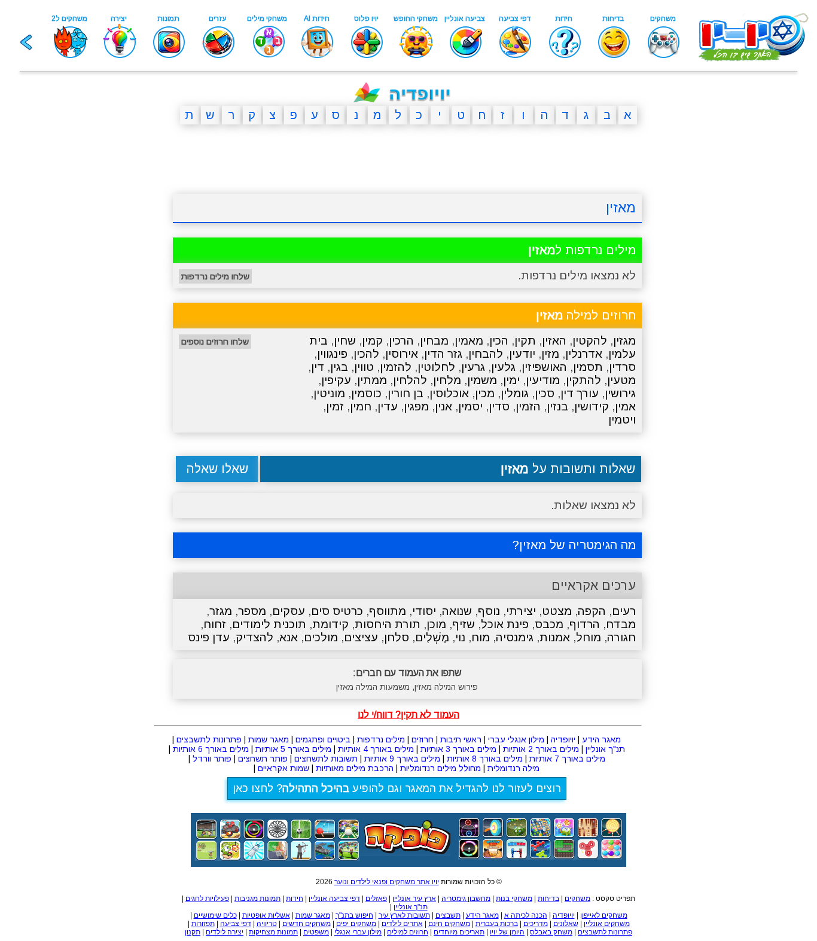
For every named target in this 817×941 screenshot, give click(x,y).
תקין (525, 340)
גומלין (515, 393)
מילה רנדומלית (513, 768)
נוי (460, 637)
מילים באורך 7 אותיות (567, 758)
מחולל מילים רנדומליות (440, 768)
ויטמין (622, 419)
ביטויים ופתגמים (322, 739)
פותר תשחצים (263, 758)
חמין (360, 406)
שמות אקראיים (283, 768)
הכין (498, 340)
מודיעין (543, 380)
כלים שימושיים (215, 915)
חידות (294, 898)
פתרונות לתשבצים (209, 739)
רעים (624, 611)
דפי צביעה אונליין (334, 898)
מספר (252, 611)
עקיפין (336, 380)
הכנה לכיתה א (525, 915)
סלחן (396, 637)
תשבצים (448, 915)
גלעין (503, 367)
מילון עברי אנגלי (358, 932)
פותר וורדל (212, 758)
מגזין (624, 340)
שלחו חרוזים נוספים (215, 341)
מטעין (621, 380)
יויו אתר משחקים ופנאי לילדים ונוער (386, 882)
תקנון (192, 932)
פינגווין (332, 354)
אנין (443, 406)
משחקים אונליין (607, 923)
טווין (364, 367)
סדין (499, 406)
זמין (335, 406)
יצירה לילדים (224, 932)
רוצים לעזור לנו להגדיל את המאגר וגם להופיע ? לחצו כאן (397, 788)
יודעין (522, 354)
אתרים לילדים (402, 923)
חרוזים (422, 739)
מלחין (447, 380)
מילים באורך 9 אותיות (402, 758)
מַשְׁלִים (432, 637)
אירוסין (401, 354)
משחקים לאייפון (603, 915)
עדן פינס (209, 637)
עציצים (361, 637)
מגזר (220, 611)
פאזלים (376, 898)
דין (317, 367)
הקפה (592, 611)
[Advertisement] (115, 318)
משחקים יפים (356, 923)
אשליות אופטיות (266, 915)
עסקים (288, 611)
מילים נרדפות (381, 739)
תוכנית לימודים (269, 624)
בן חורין (405, 393)
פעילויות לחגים (207, 898)
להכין (366, 354)
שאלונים (565, 923)
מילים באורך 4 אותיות (376, 749)
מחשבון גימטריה (465, 898)
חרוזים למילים (407, 932)
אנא (288, 637)
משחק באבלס (551, 932)
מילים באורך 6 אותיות (211, 749)
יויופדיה (563, 739)
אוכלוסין (449, 393)
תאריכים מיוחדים (459, 932)
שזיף (463, 624)
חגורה (621, 637)
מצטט (557, 611)
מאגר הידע (601, 739)
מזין (550, 354)
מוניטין (329, 393)
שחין (345, 340)
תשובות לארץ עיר (404, 915)
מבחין (434, 340)
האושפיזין (544, 367)
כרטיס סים (337, 611)
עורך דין (579, 393)
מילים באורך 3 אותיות (458, 749)
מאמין (469, 340)
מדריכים (535, 923)
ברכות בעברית (496, 923)
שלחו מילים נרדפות (215, 276)
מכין (485, 393)
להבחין (485, 354)
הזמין (528, 406)
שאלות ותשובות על (568, 469)
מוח (480, 637)
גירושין (620, 393)
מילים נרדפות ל (582, 250)
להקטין (589, 340)
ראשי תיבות (460, 739)
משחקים (577, 898)
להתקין (583, 380)
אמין (625, 406)
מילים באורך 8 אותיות (485, 758)
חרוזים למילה (586, 315)
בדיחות (548, 898)
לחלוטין (436, 367)
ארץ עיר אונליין (414, 898)
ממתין (372, 380)
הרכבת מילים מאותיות (355, 768)
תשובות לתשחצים (326, 758)
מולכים (321, 637)
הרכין (401, 340)
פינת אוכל (505, 624)
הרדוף (584, 624)
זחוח (214, 624)
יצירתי (521, 611)
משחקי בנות (514, 898)
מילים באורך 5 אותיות (293, 749)
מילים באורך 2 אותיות (541, 749)
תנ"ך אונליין (605, 749)
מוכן (436, 624)
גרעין (473, 367)
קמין (372, 340)
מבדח (621, 624)
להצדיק (254, 637)
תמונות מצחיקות (273, 932)
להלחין (410, 380)
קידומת (330, 624)
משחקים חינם (449, 923)
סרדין (622, 367)
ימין (511, 380)
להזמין (395, 367)
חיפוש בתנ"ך (354, 915)
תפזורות (203, 923)
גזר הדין (443, 354)
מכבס (549, 624)
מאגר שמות (268, 739)
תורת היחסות (387, 624)
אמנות (554, 637)
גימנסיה (515, 637)
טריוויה (267, 923)
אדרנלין (583, 354)
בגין (339, 367)
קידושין (591, 406)
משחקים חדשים (306, 923)
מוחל (588, 637)
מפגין (416, 406)
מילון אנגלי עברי (516, 739)
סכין (544, 393)
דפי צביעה (235, 923)
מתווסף (387, 611)
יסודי (424, 611)
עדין (387, 406)
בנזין (557, 406)
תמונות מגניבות (257, 898)
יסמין (470, 406)
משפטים (316, 932)
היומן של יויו (507, 932)
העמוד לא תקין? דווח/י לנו (408, 714)
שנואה (457, 611)
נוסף (489, 611)
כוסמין (366, 393)
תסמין (588, 367)
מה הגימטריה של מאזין (577, 545)
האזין (554, 340)
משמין (482, 380)
